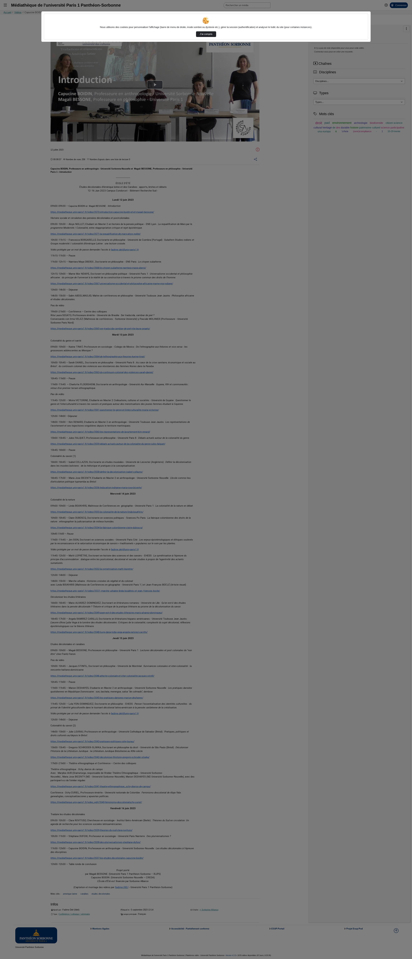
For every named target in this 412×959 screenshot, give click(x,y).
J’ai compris (206, 34)
